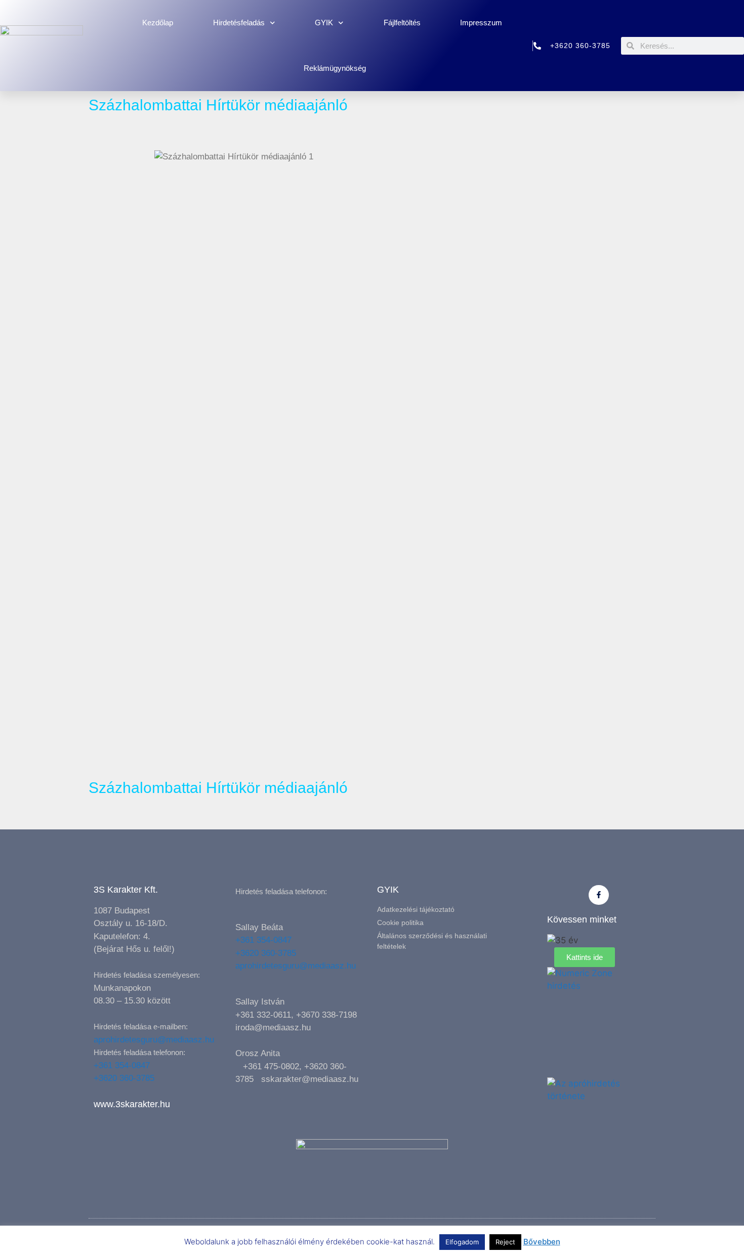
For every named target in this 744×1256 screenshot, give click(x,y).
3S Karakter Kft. (126, 890)
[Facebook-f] (598, 895)
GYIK (324, 22)
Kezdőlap (157, 22)
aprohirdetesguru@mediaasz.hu (154, 1039)
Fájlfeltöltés (402, 22)
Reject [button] (505, 1242)
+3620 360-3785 (124, 1078)
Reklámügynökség (335, 68)
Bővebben (541, 1241)
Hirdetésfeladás (239, 22)
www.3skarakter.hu (132, 1104)
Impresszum (481, 22)
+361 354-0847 (122, 1065)
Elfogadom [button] (462, 1242)
